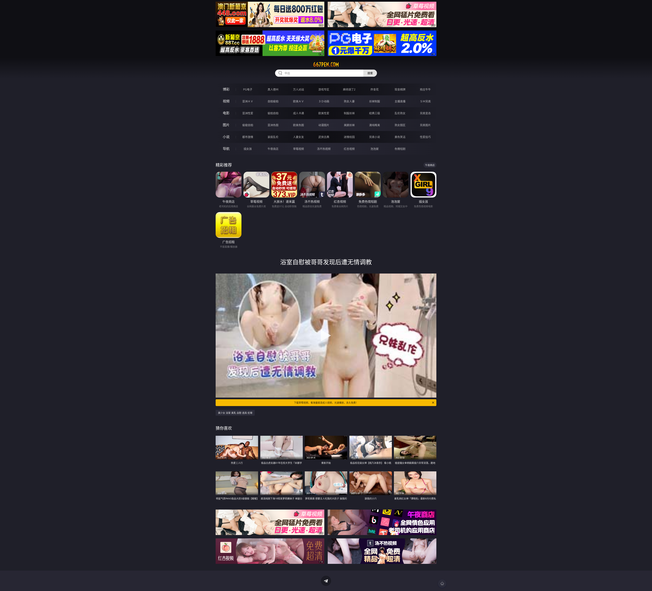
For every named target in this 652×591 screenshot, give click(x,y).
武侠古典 (323, 137)
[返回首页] (442, 583)
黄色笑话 (400, 137)
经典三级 (374, 113)
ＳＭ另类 (425, 101)
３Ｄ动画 (323, 101)
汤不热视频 (324, 149)
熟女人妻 (349, 101)
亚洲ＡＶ (247, 101)
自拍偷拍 (273, 101)
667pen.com (326, 64)
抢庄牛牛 (425, 89)
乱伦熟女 (400, 113)
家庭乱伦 (273, 137)
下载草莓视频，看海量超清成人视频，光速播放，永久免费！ (326, 402)
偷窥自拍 (247, 125)
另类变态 (425, 113)
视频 (226, 101)
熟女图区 (400, 125)
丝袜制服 (374, 101)
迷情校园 (349, 137)
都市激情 (247, 137)
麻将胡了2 (349, 89)
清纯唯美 (374, 125)
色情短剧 (400, 149)
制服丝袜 (349, 113)
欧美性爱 (323, 113)
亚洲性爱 (247, 113)
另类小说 (374, 137)
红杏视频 (349, 149)
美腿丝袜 (349, 125)
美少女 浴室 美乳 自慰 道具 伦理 (235, 412)
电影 (226, 113)
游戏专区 (323, 89)
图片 (226, 125)
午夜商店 (273, 149)
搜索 (370, 73)
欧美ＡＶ (298, 101)
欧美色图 (298, 125)
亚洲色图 (273, 125)
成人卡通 (298, 113)
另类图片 (425, 125)
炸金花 (374, 89)
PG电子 (247, 89)
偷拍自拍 (273, 113)
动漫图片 (323, 125)
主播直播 (400, 101)
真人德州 (273, 89)
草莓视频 (298, 149)
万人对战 (298, 89)
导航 (226, 148)
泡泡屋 (374, 149)
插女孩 (248, 149)
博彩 (226, 89)
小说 (226, 137)
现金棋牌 (400, 89)
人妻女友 (298, 137)
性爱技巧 (425, 137)
